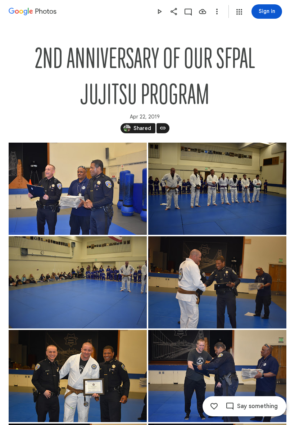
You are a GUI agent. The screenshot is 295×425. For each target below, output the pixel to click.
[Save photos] (202, 11)
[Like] (214, 406)
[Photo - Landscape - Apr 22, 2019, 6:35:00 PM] (78, 376)
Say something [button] (257, 406)
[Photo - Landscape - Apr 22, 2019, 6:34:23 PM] (78, 189)
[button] (239, 12)
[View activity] (188, 11)
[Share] (174, 11)
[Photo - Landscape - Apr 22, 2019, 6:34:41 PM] (78, 282)
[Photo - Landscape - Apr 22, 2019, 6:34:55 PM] (217, 282)
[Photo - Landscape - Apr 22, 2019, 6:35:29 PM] (217, 376)
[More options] (217, 11)
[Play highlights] (159, 11)
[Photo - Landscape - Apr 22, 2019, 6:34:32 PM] (217, 189)
